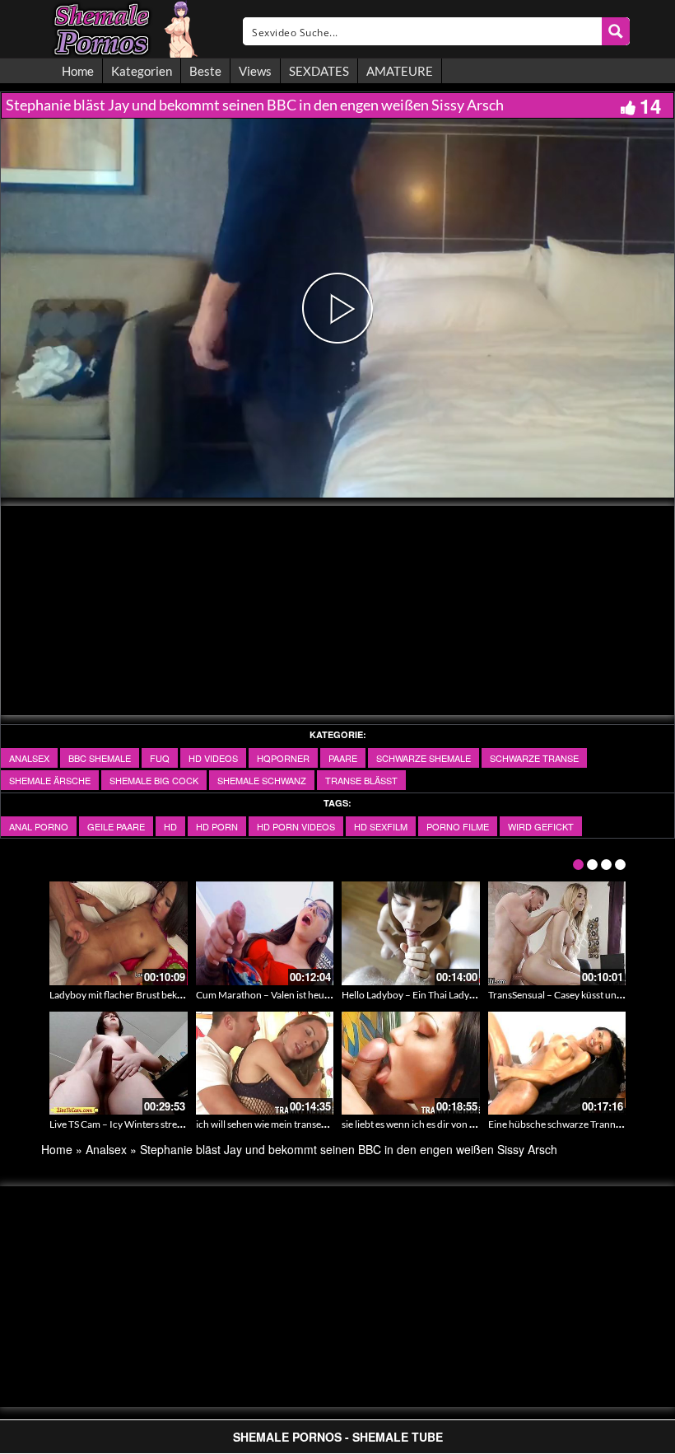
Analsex (29, 757)
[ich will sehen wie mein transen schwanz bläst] (265, 1063)
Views (255, 70)
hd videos (213, 757)
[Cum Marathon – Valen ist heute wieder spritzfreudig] (265, 933)
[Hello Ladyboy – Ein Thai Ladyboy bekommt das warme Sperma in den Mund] (411, 933)
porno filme (457, 826)
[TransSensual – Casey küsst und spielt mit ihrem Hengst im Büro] (557, 933)
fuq (160, 757)
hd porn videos (296, 826)
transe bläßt (361, 780)
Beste (205, 70)
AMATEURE (399, 70)
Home (78, 70)
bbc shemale (99, 757)
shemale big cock (153, 780)
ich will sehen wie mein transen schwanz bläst (292, 1124)
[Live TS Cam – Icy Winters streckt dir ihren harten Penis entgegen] (118, 1063)
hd (170, 826)
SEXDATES (319, 70)
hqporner (283, 757)
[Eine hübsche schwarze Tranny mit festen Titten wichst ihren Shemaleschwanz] (557, 1063)
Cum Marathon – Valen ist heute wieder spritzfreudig (308, 995)
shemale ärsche (50, 780)
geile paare (116, 826)
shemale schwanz (261, 780)
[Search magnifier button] (616, 31)
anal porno (38, 826)
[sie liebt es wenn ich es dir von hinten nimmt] (411, 1063)
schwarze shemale (423, 757)
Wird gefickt (541, 826)
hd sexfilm (380, 826)
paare (342, 757)
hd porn (217, 826)
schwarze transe (534, 757)
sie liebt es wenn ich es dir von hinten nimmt (434, 1124)
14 (650, 105)
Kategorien (141, 70)
